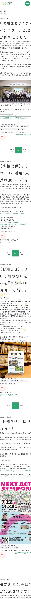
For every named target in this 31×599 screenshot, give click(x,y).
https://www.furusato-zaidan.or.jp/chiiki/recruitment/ (13, 223)
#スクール (14, 126)
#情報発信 (14, 381)
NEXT (25, 149)
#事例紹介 (4, 381)
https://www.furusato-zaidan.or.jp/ (14, 214)
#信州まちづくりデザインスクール (12, 129)
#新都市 (24, 381)
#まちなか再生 (6, 228)
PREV (12, 149)
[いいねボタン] (2, 136)
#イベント (14, 547)
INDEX (19, 150)
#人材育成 (24, 126)
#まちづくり (5, 126)
